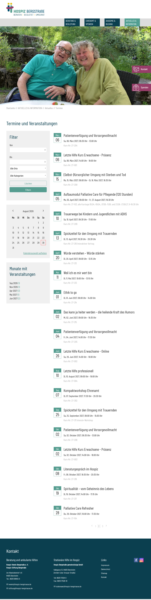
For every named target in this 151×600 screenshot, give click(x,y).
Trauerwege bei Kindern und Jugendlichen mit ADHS (95, 214)
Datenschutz (105, 569)
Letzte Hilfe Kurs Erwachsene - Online (86, 351)
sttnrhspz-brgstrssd (68, 586)
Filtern (28, 189)
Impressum (105, 565)
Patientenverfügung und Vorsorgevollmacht (90, 135)
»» (40, 211)
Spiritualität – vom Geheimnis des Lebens (89, 488)
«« (16, 211)
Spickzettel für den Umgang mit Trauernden (90, 233)
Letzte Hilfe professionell (78, 371)
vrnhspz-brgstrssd (19, 584)
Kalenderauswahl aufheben (35, 252)
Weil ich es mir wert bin (78, 272)
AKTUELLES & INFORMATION (131, 22)
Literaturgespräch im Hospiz (81, 469)
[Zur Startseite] (25, 9)
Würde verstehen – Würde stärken (84, 253)
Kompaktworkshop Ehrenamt (81, 390)
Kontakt (104, 577)
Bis (11, 156)
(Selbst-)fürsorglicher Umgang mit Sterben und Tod (95, 174)
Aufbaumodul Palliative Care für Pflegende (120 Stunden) (98, 194)
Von (11, 145)
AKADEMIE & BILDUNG (110, 22)
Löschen (28, 183)
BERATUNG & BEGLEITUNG (71, 22)
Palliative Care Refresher (79, 508)
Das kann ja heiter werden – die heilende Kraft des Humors (99, 312)
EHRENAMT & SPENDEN (91, 22)
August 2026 (28, 211)
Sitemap (104, 573)
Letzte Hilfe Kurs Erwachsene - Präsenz (87, 155)
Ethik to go (70, 292)
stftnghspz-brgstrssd (20, 588)
